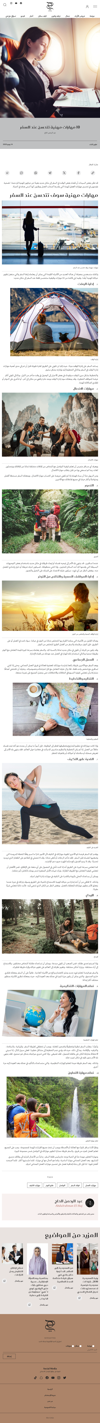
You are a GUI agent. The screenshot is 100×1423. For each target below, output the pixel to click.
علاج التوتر (49, 1185)
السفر (90, 665)
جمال (67, 16)
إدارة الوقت (78, 366)
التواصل (62, 1185)
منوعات (69, 1346)
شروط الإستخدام (50, 1395)
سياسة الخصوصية (50, 1407)
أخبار (31, 16)
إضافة (9, 1356)
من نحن (50, 1401)
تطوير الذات (93, 144)
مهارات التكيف (34, 1185)
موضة (92, 16)
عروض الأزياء (80, 16)
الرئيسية (50, 1389)
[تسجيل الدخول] (87, 7)
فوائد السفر (75, 1185)
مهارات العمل (76, 186)
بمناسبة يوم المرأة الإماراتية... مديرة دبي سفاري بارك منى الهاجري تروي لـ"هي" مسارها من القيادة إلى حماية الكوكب (38, 1288)
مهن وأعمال (94, 1298)
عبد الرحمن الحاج (50, 133)
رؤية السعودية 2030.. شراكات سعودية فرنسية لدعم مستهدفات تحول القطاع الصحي (87, 1285)
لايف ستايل (42, 16)
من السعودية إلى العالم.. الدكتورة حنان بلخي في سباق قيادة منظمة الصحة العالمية (63, 1275)
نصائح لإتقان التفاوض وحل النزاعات (16, 1271)
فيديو (23, 16)
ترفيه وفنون (55, 16)
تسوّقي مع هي (10, 16)
